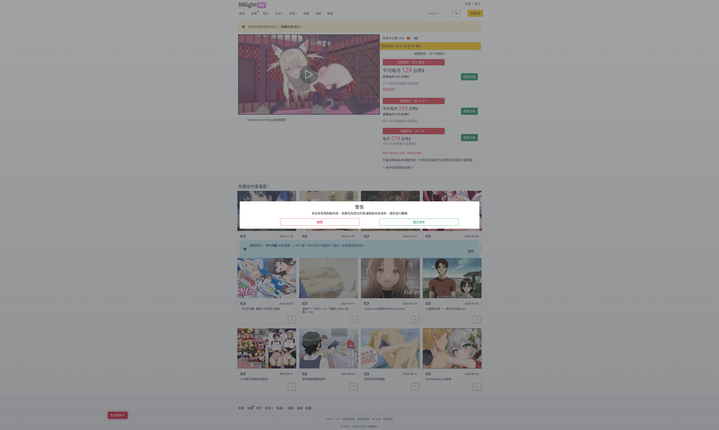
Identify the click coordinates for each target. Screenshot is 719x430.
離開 (320, 222)
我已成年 (419, 222)
